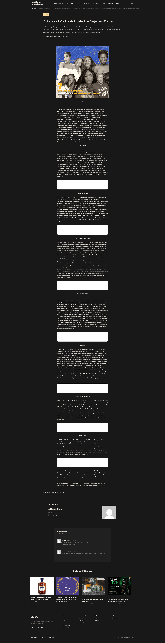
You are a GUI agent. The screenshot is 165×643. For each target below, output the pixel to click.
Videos (66, 3)
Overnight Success (83, 620)
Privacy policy (34, 637)
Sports (104, 3)
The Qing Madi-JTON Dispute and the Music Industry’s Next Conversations (77, 8)
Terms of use (51, 637)
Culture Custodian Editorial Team (53, 36)
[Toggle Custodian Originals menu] (62, 3)
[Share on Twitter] (66, 492)
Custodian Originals (57, 3)
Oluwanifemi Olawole (59, 603)
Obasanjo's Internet (83, 618)
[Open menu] (132, 3)
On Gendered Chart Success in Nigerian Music (51, 8)
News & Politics (87, 3)
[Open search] (129, 3)
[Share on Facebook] (55, 492)
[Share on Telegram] (60, 492)
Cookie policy (43, 637)
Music (79, 3)
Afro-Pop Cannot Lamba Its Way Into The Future (104, 8)
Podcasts (73, 3)
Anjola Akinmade (33, 603)
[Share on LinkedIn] (53, 492)
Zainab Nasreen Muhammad (112, 603)
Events (117, 3)
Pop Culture (110, 3)
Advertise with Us (114, 618)
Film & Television (96, 3)
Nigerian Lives (82, 623)
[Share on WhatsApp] (57, 492)
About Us (113, 615)
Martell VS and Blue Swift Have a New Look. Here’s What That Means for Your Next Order (42, 599)
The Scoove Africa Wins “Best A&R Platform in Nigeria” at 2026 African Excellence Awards (66, 599)
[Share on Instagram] (63, 492)
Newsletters (97, 620)
